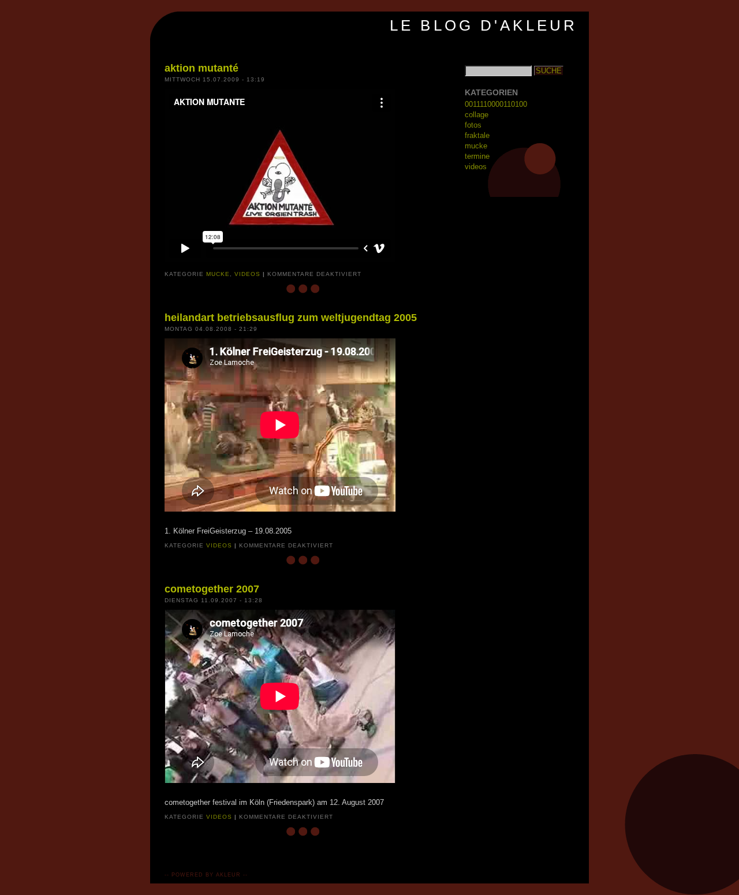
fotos (473, 125)
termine (477, 156)
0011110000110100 (496, 104)
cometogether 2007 (212, 589)
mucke (218, 274)
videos (247, 274)
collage (476, 114)
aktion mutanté (201, 68)
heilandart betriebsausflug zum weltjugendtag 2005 (291, 317)
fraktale (477, 135)
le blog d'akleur (483, 25)
